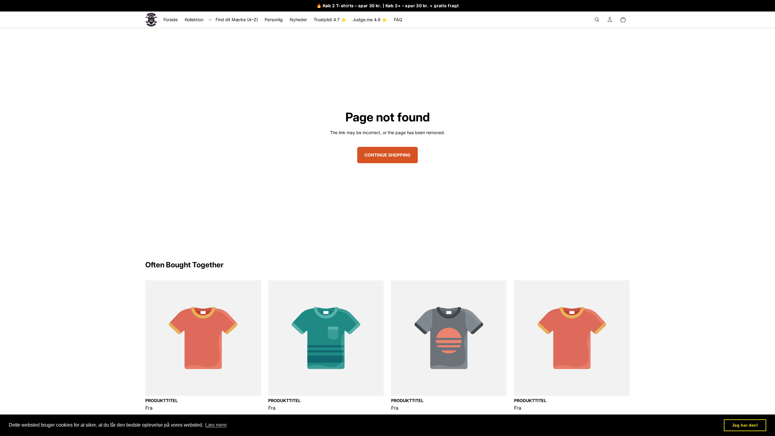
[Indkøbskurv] (623, 19)
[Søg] (597, 19)
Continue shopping (387, 154)
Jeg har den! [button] (745, 425)
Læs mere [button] (216, 425)
